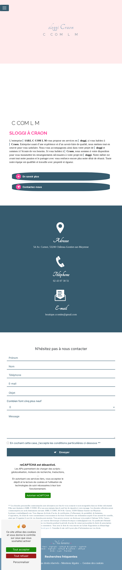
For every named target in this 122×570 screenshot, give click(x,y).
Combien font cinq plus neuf (24, 401)
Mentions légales (70, 563)
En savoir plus (31, 176)
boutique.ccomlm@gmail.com (61, 314)
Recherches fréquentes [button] (61, 556)
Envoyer (64, 452)
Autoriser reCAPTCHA (38, 495)
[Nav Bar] (4, 8)
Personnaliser (21, 562)
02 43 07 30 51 (61, 280)
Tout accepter (21, 549)
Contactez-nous (32, 187)
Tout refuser (21, 555)
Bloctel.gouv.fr (45, 528)
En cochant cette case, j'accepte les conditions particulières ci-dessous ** (55, 443)
